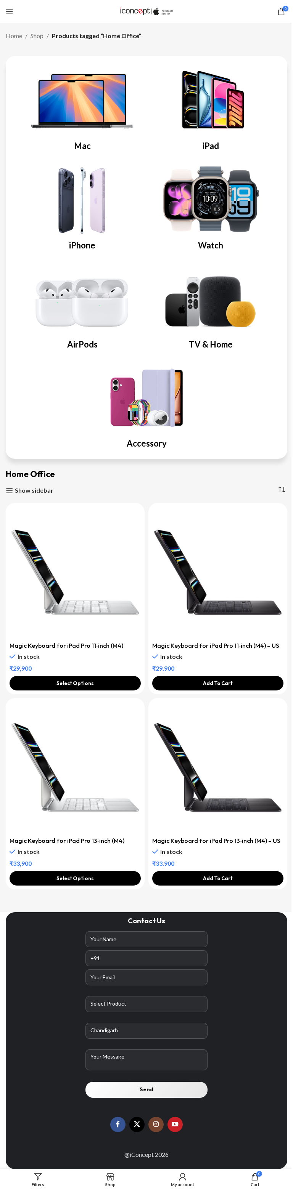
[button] (217, 683)
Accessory (147, 443)
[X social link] (137, 1124)
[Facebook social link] (118, 1124)
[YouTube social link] (175, 1124)
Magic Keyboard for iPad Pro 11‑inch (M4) (66, 645)
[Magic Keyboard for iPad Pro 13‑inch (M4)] (75, 767)
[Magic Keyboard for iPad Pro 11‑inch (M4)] (75, 572)
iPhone (82, 245)
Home (14, 35)
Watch (210, 245)
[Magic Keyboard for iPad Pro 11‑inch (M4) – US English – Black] (217, 572)
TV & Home (211, 344)
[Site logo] (146, 10)
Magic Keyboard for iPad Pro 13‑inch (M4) (67, 840)
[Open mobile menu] (9, 11)
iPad (211, 146)
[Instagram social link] (156, 1124)
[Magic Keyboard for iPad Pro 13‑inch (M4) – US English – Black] (217, 767)
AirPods (82, 344)
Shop (37, 35)
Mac (82, 146)
